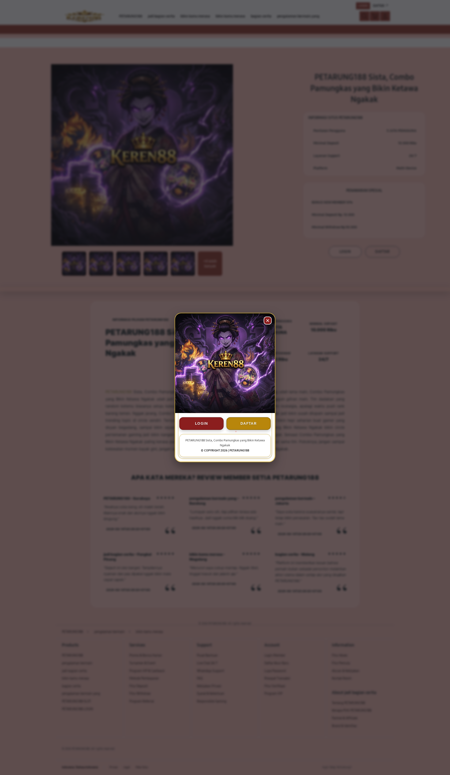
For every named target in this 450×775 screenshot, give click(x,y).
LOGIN (201, 423)
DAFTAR (248, 423)
